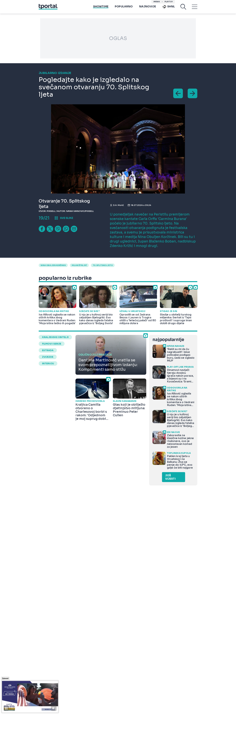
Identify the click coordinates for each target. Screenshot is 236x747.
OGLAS (118, 38)
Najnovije (147, 6)
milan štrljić (79, 265)
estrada (47, 350)
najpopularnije (168, 339)
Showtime (100, 6)
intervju (48, 363)
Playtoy (169, 2)
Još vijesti (170, 477)
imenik (156, 2)
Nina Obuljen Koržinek (53, 265)
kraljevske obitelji (55, 337)
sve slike (66, 218)
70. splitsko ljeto (103, 265)
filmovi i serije (51, 343)
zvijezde (47, 356)
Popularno (124, 6)
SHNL (171, 6)
